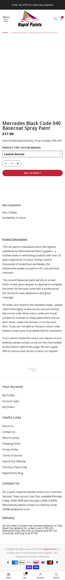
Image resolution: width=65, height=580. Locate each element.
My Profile (8, 395)
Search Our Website (14, 461)
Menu (6, 17)
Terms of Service (12, 455)
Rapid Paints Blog (12, 473)
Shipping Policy (11, 443)
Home (5, 33)
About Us (7, 426)
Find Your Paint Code (14, 467)
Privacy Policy (10, 449)
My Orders (8, 407)
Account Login (10, 401)
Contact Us (8, 432)
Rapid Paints (50, 549)
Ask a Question (11, 205)
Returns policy (10, 437)
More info (10, 194)
